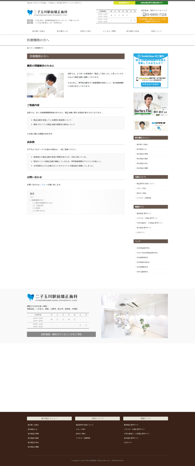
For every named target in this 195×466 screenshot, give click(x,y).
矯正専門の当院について (145, 183)
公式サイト (141, 232)
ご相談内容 (39, 205)
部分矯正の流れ (142, 163)
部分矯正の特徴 (142, 154)
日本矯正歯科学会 (143, 248)
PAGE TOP (189, 450)
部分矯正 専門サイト (144, 227)
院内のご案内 (141, 193)
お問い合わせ (40, 210)
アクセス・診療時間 (144, 198)
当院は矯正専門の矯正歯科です (152, 2)
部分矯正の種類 (142, 168)
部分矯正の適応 (142, 158)
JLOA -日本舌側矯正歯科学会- (147, 253)
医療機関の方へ (124, 2)
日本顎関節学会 (142, 267)
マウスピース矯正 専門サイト (147, 218)
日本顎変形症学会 (143, 262)
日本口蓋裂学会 (142, 271)
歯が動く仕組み (142, 144)
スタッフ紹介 (141, 188)
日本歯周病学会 (142, 257)
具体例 (37, 208)
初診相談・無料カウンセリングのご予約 (61, 334)
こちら (42, 184)
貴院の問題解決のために (44, 203)
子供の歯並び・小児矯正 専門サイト (149, 223)
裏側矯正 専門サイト (144, 213)
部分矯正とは (141, 149)
